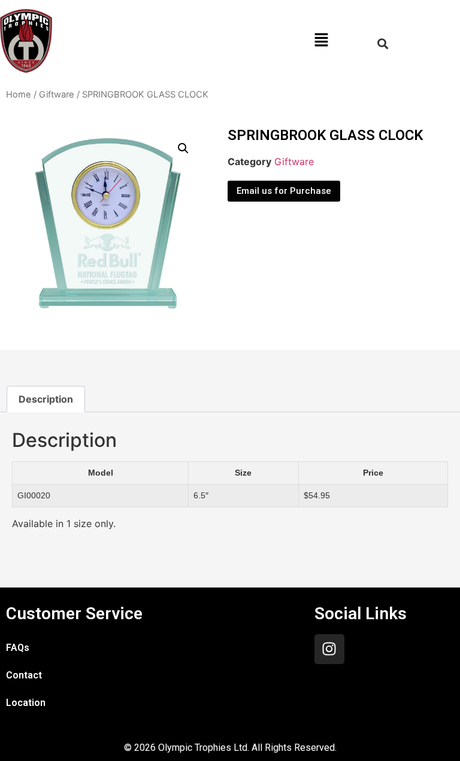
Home (18, 94)
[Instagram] (329, 649)
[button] (321, 41)
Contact (24, 675)
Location (26, 702)
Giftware (56, 94)
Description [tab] (46, 399)
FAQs (17, 647)
